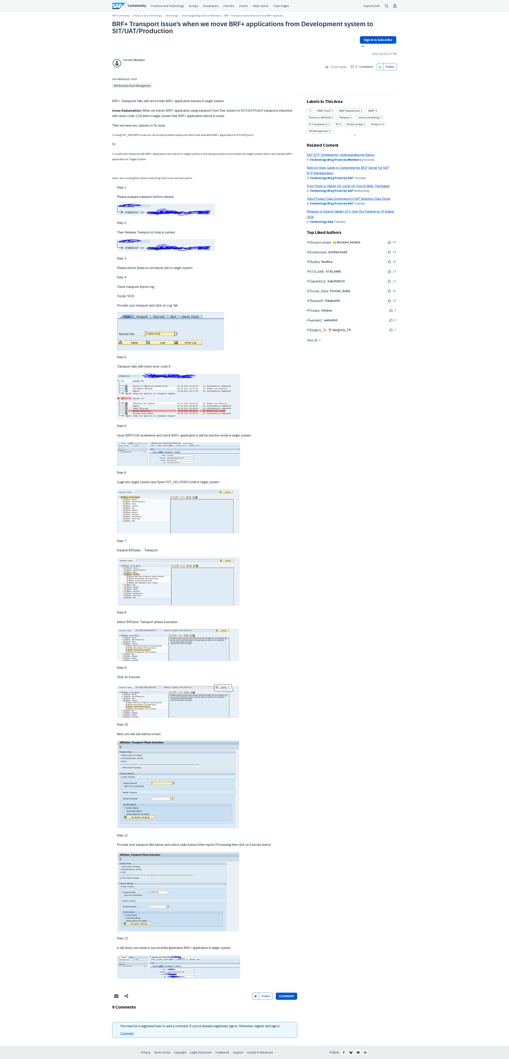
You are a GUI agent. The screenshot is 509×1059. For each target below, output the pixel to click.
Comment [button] (286, 996)
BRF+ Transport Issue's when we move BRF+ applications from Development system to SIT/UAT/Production (242, 27)
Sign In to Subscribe (378, 40)
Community (137, 5)
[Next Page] (354, 135)
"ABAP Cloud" (324, 110)
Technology (171, 16)
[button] (380, 66)
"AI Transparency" (318, 124)
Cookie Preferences (260, 1052)
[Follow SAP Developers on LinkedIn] (365, 1052)
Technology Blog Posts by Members (201, 16)
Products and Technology (167, 6)
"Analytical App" (354, 124)
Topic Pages (281, 6)
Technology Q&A (322, 221)
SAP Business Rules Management (132, 85)
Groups (193, 6)
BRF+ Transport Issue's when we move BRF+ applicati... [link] (254, 16)
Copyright (180, 1052)
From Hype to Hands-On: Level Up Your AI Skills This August (348, 186)
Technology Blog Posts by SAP (331, 178)
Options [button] (362, 47)
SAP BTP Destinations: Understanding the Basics (341, 155)
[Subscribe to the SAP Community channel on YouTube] (358, 1052)
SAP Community (121, 16)
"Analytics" (376, 124)
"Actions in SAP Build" (320, 117)
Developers (211, 6)
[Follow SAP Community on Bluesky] (351, 1052)
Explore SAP (372, 6)
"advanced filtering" (369, 117)
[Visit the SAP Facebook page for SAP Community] (343, 1052)
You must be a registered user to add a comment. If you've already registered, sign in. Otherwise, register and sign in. (200, 1026)
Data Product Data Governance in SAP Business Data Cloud (348, 198)
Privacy (145, 1052)
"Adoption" (345, 117)
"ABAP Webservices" (349, 110)
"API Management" (319, 131)
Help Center (261, 6)
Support (238, 1052)
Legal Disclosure (201, 1052)
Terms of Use (162, 1052)
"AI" (337, 124)
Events (243, 6)
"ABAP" (371, 110)
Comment (127, 1033)
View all (312, 340)
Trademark (222, 1052)
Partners (229, 6)
